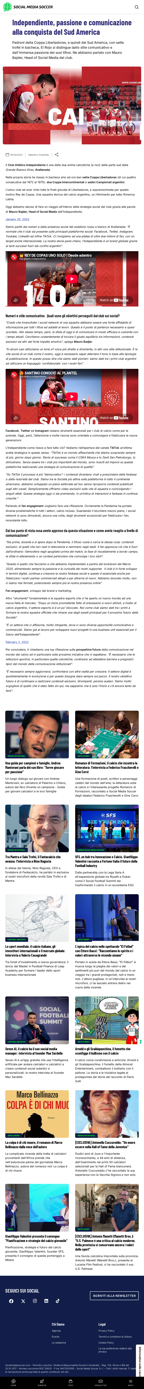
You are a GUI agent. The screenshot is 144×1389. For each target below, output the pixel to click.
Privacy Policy (106, 1330)
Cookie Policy (106, 1342)
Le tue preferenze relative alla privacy (115, 1350)
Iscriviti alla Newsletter (114, 1295)
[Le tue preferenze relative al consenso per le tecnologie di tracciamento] (140, 1041)
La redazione (59, 1342)
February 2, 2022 (17, 642)
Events (55, 1336)
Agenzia (56, 1330)
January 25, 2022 (17, 219)
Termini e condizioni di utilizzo (115, 1336)
